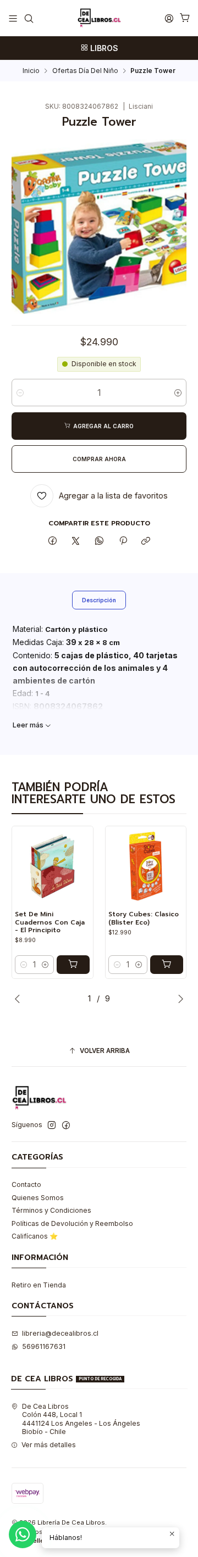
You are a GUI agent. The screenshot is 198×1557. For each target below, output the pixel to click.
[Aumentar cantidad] (178, 392)
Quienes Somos (38, 1198)
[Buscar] (28, 18)
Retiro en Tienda (39, 1285)
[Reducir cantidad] (20, 392)
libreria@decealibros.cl (60, 1333)
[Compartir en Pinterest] (122, 541)
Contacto (26, 1184)
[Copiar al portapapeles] (146, 541)
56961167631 (43, 1346)
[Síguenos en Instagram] (52, 1125)
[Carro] (185, 18)
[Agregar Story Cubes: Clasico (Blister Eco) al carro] (166, 964)
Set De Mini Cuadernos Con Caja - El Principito (50, 922)
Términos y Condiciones (51, 1210)
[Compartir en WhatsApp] (99, 541)
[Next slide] (178, 998)
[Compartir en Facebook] (53, 541)
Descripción (99, 600)
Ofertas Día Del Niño (85, 71)
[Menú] (13, 18)
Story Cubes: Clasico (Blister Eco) (143, 918)
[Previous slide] (20, 998)
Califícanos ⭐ (35, 1236)
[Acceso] (169, 18)
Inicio (31, 71)
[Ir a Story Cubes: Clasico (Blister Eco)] (145, 866)
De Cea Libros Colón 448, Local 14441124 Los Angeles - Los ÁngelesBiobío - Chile (81, 1419)
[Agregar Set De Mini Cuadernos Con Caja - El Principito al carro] (73, 964)
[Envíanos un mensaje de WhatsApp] (22, 1534)
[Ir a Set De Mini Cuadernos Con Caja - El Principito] (52, 866)
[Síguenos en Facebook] (66, 1125)
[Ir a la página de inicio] (99, 18)
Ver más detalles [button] (48, 1445)
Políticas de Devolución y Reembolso (72, 1223)
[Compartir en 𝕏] (76, 541)
